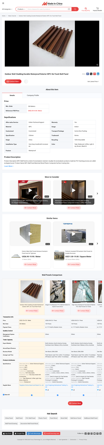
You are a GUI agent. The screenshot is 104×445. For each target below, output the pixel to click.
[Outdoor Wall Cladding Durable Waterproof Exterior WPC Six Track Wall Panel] (32, 291)
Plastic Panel (42, 418)
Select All (7, 394)
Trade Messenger (34, 433)
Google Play (19, 433)
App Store (7, 433)
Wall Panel (19, 418)
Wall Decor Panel (75, 418)
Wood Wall (64, 418)
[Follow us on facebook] (86, 433)
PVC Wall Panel (30, 418)
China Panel (9, 418)
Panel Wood (53, 418)
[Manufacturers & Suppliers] (52, 3)
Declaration (73, 439)
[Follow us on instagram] (91, 433)
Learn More (8, 166)
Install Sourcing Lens (52, 433)
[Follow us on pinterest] (97, 433)
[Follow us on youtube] (94, 433)
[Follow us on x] (89, 433)
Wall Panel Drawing (11, 423)
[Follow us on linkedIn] (100, 433)
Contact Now (14, 81)
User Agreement (63, 439)
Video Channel (12, 16)
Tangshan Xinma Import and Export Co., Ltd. (31, 385)
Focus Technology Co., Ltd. (37, 439)
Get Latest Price (93, 81)
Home (3, 16)
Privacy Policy (83, 439)
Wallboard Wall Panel (90, 418)
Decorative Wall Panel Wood (29, 423)
